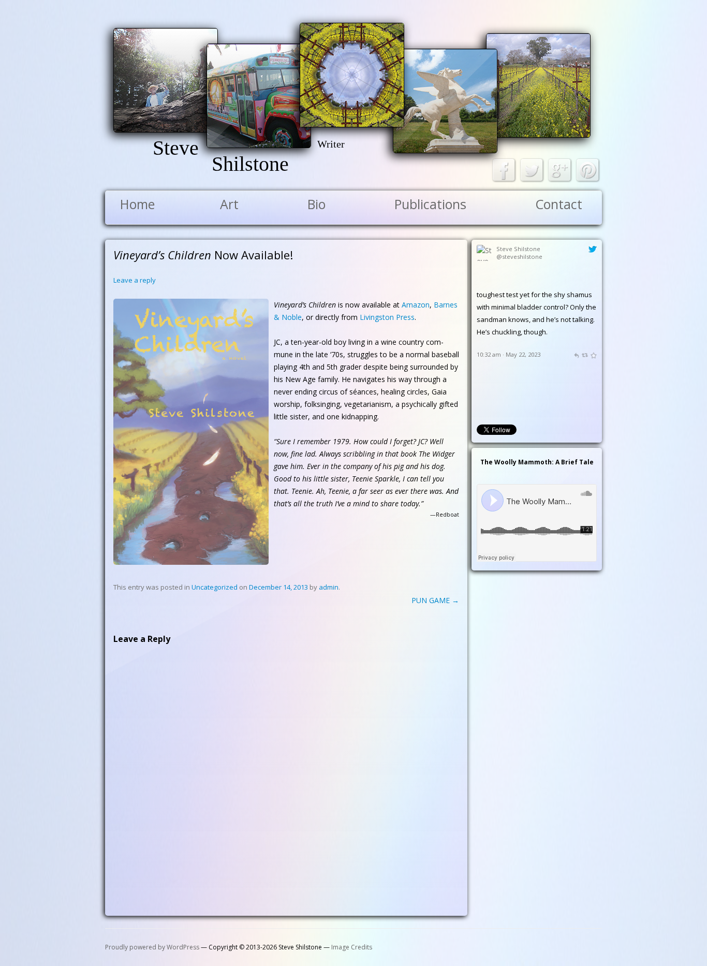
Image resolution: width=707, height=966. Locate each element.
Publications (430, 204)
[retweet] (584, 404)
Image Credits (351, 947)
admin (328, 587)
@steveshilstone (519, 256)
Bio (316, 204)
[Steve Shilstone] (485, 283)
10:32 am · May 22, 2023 (508, 404)
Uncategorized (215, 587)
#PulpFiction (534, 294)
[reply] (576, 404)
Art (229, 204)
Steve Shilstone (518, 249)
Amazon (416, 305)
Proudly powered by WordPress (152, 947)
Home (137, 204)
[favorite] (593, 404)
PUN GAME (435, 600)
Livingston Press (387, 317)
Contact (558, 204)
